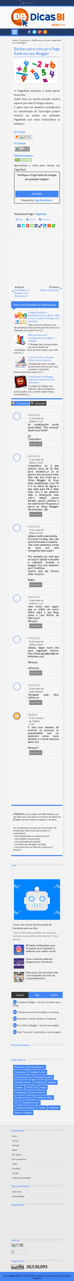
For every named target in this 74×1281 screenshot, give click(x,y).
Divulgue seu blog (43, 1077)
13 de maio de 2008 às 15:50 (36, 531)
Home (15, 40)
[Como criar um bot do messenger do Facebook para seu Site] (37, 899)
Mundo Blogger (18, 1196)
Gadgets (51, 1082)
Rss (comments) (19, 1159)
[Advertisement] (37, 257)
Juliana (32, 219)
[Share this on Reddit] (49, 225)
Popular (20, 995)
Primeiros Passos (23, 1097)
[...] (41, 330)
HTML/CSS (31, 1087)
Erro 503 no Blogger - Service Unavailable (38, 1025)
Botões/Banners (36, 1067)
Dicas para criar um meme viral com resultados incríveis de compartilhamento (42, 975)
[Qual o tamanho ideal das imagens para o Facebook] (19, 963)
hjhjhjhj (32, 715)
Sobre (14, 1150)
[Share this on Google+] (27, 225)
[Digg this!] (36, 225)
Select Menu (14, 32)
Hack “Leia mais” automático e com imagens (39, 1032)
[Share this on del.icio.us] (40, 225)
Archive (54, 995)
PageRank (40, 213)
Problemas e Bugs (44, 1097)
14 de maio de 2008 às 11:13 (36, 602)
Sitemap (15, 1145)
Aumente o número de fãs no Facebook (37, 1018)
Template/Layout (30, 1102)
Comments (40, 403)
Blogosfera (19, 1067)
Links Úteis (16, 1192)
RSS (45, 32)
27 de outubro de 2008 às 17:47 (36, 721)
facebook (29, 32)
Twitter (42, 1107)
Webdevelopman (23, 155)
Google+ (40, 32)
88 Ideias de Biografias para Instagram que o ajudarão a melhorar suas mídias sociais (41, 948)
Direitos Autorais (23, 1077)
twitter (34, 32)
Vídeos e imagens (23, 1112)
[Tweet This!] (23, 225)
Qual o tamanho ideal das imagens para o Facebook (39, 960)
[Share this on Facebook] (19, 225)
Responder (35, 443)
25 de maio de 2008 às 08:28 (36, 690)
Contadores (24, 40)
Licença (15, 1141)
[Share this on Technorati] (53, 225)
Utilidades (54, 1107)
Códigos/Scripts (38, 1072)
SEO (16, 1102)
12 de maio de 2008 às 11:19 (36, 420)
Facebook (39, 1082)
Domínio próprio (22, 1082)
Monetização (21, 1092)
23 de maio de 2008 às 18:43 (36, 643)
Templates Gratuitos (24, 1107)
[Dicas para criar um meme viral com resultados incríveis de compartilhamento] (19, 977)
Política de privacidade (21, 1178)
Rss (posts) (17, 1155)
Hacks (43, 1087)
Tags (37, 995)
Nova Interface (38, 1092)
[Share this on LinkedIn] (44, 225)
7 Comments (21, 403)
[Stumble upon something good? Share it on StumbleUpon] (32, 225)
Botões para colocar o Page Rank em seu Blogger (37, 51)
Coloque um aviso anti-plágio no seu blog (38, 1012)
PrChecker (20, 143)
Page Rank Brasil (43, 200)
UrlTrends (19, 131)
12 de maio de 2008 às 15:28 (36, 461)
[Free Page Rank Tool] (17, 1246)
